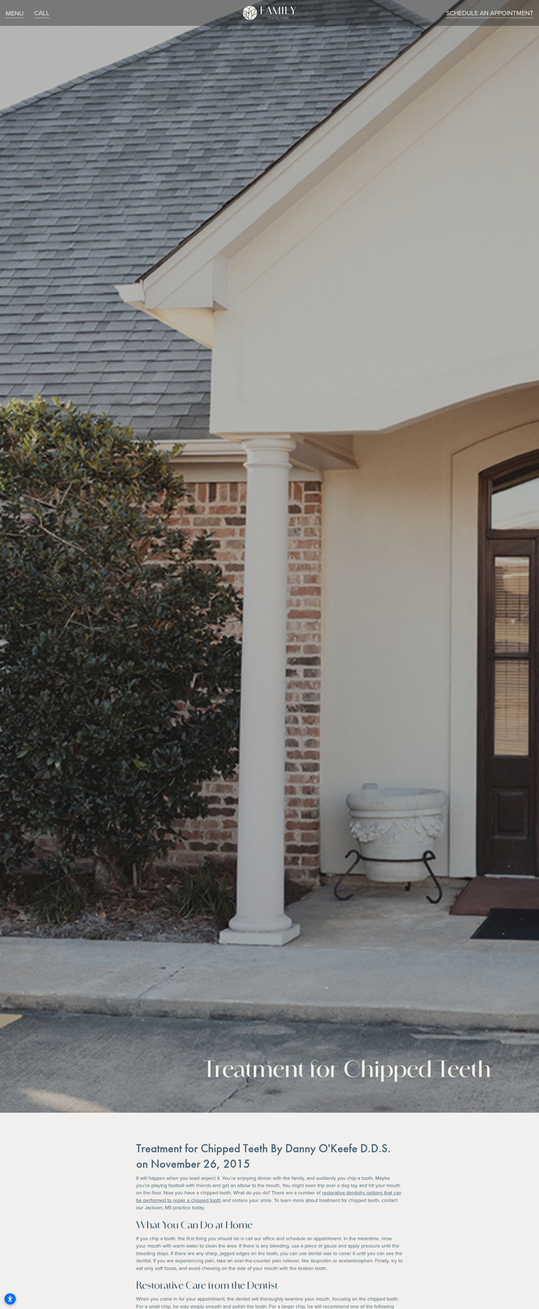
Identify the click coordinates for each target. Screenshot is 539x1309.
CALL (41, 12)
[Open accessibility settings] (10, 1299)
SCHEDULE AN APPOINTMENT (489, 12)
